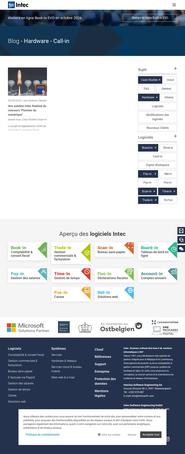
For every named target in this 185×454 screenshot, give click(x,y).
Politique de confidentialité (42, 434)
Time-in (167, 191)
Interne (169, 97)
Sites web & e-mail (63, 377)
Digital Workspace (157, 165)
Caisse (12, 395)
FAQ (146, 88)
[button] (157, 71)
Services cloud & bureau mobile (66, 369)
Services (56, 355)
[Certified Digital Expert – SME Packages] (165, 327)
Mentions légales (101, 393)
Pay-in (147, 182)
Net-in (168, 174)
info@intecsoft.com (143, 395)
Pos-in (168, 182)
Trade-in (147, 200)
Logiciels (157, 106)
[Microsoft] (28, 327)
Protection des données (105, 381)
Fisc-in (147, 174)
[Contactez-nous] (181, 248)
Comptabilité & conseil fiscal (26, 355)
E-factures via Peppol (21, 377)
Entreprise (102, 371)
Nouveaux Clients (158, 128)
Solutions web (17, 401)
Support (100, 364)
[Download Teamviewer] (181, 231)
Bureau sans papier (20, 371)
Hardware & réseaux (64, 361)
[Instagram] (167, 439)
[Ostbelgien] (121, 327)
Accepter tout (151, 434)
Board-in (147, 147)
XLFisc (168, 200)
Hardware (148, 97)
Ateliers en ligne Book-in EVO (150, 17)
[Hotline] (181, 240)
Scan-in (42, 119)
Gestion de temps (19, 389)
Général (166, 88)
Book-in (168, 147)
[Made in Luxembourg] (85, 327)
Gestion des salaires (21, 383)
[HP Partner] (64, 327)
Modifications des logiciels (157, 117)
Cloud (170, 80)
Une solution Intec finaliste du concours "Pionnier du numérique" (27, 110)
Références (103, 357)
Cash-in (157, 156)
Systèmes (58, 348)
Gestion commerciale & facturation (22, 363)
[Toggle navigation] (174, 5)
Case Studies (29, 119)
